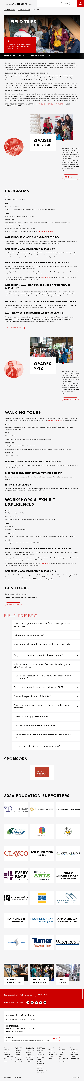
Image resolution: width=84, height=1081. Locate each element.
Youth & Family (30, 1056)
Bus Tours (6, 1053)
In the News (62, 1053)
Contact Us (62, 1061)
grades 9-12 (23, 56)
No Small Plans (45, 277)
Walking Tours (7, 1051)
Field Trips (7, 1054)
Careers (61, 1054)
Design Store (18, 1059)
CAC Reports (40, 1072)
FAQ (49, 56)
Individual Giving (52, 1053)
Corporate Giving (52, 1054)
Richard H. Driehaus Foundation (52, 104)
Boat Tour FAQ (74, 1049)
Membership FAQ (74, 1058)
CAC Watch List (41, 1058)
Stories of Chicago (42, 1070)
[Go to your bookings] (80, 3)
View (7, 1031)
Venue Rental (18, 1061)
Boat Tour (6, 1049)
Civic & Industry (30, 1058)
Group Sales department (45, 231)
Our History (62, 1049)
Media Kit (61, 1060)
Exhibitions (18, 1050)
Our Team (61, 1051)
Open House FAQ (74, 1060)
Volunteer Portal (76, 1077)
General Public (30, 1050)
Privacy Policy (18, 1077)
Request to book (37, 56)
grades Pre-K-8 (9, 56)
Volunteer (50, 1056)
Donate (50, 1058)
